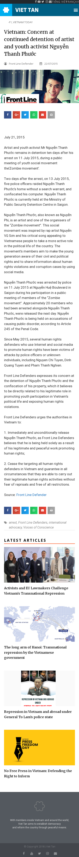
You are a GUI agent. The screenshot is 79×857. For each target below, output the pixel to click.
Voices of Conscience (38, 527)
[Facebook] (23, 853)
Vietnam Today (23, 22)
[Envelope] (55, 853)
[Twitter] (39, 853)
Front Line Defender (31, 495)
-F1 (10, 22)
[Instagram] (47, 853)
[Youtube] (31, 853)
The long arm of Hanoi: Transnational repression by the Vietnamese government (35, 652)
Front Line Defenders (32, 522)
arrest (13, 522)
